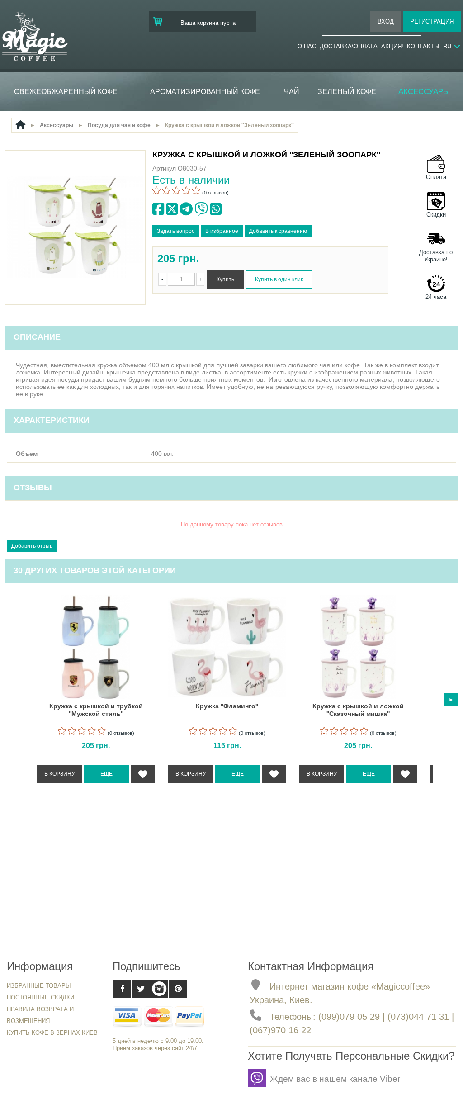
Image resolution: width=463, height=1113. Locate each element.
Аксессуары (424, 91)
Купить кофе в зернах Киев (52, 1032)
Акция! (392, 46)
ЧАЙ (291, 91)
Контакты (423, 46)
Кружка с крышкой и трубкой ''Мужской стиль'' (96, 709)
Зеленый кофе (347, 91)
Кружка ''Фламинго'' (227, 706)
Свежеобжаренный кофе (66, 91)
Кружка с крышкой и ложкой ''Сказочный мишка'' (358, 709)
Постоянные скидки (40, 997)
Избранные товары (39, 985)
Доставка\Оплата (349, 46)
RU (447, 46)
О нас (307, 46)
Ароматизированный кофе (205, 91)
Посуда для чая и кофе (119, 125)
